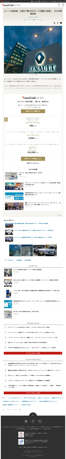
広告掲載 (24, 447)
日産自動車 (19, 260)
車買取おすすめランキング (57, 397)
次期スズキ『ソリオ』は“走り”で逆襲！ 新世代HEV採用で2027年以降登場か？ (28, 342)
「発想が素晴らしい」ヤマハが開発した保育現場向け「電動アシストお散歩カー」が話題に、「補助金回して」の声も (34, 386)
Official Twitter (40, 421)
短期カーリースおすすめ (43, 397)
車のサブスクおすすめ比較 (29, 397)
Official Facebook (33, 421)
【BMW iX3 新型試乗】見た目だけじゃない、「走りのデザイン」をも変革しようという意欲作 (32, 347)
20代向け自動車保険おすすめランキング (48, 401)
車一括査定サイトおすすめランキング (11, 401)
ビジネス (36, 17)
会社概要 (28, 447)
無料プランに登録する (33, 111)
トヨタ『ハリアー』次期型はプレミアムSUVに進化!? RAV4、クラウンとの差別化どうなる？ (31, 332)
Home (26, 421)
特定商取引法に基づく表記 (42, 447)
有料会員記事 (28, 260)
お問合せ (20, 447)
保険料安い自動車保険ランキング (10, 404)
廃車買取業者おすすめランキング (29, 401)
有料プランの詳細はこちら (33, 158)
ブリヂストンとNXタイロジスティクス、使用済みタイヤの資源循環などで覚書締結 (29, 380)
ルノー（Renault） (9, 260)
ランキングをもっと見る (33, 353)
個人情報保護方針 (34, 447)
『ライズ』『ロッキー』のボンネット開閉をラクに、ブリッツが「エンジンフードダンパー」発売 (32, 337)
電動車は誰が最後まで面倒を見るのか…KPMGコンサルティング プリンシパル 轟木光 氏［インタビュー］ (35, 370)
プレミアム (30, 17)
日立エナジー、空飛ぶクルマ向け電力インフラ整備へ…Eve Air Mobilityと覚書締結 (29, 375)
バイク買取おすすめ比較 (25, 404)
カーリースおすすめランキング (14, 397)
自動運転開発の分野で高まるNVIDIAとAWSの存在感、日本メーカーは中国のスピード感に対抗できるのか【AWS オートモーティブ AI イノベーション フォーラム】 (34, 364)
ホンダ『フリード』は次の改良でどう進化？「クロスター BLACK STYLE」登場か (29, 327)
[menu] (63, 5)
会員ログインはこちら (33, 163)
